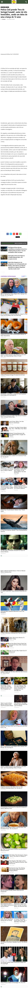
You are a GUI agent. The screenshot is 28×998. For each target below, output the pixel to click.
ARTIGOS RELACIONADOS (8, 243)
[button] (26, 2)
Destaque (3, 7)
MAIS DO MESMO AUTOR (20, 243)
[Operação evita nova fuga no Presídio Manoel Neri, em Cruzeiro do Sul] (4, 257)
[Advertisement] (14, 44)
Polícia (7, 7)
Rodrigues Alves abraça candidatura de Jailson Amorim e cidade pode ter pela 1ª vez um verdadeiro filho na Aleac (17, 250)
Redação (4, 19)
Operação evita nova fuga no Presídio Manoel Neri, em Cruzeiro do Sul (16, 257)
